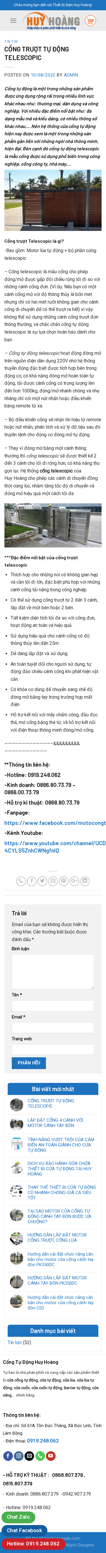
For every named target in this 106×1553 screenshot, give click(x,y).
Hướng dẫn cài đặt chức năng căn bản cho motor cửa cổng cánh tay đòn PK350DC (61, 1259)
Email (18, 1017)
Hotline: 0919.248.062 (33, 1544)
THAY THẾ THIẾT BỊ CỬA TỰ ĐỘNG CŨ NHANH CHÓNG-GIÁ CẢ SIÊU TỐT (62, 1193)
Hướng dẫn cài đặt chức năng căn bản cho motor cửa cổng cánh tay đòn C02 (61, 1303)
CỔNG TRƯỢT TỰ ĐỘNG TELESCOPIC (51, 1103)
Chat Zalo (18, 1517)
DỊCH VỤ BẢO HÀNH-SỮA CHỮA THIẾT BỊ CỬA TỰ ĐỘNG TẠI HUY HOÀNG (60, 1169)
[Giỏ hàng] (90, 20)
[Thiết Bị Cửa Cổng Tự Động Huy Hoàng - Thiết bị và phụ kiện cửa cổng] (50, 20)
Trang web (22, 1038)
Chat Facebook (24, 1530)
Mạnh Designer (80, 1545)
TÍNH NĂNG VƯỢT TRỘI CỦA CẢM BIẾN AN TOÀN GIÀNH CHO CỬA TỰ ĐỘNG (61, 1145)
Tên (17, 995)
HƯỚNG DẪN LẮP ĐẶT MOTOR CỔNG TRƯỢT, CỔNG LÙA (57, 1237)
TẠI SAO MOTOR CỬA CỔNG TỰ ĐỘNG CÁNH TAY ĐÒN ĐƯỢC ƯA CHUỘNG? (59, 1216)
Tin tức (11, 41)
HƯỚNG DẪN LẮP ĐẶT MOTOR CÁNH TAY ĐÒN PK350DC (57, 1280)
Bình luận (20, 948)
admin (71, 75)
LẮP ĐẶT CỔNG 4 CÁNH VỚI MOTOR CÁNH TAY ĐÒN (55, 1123)
